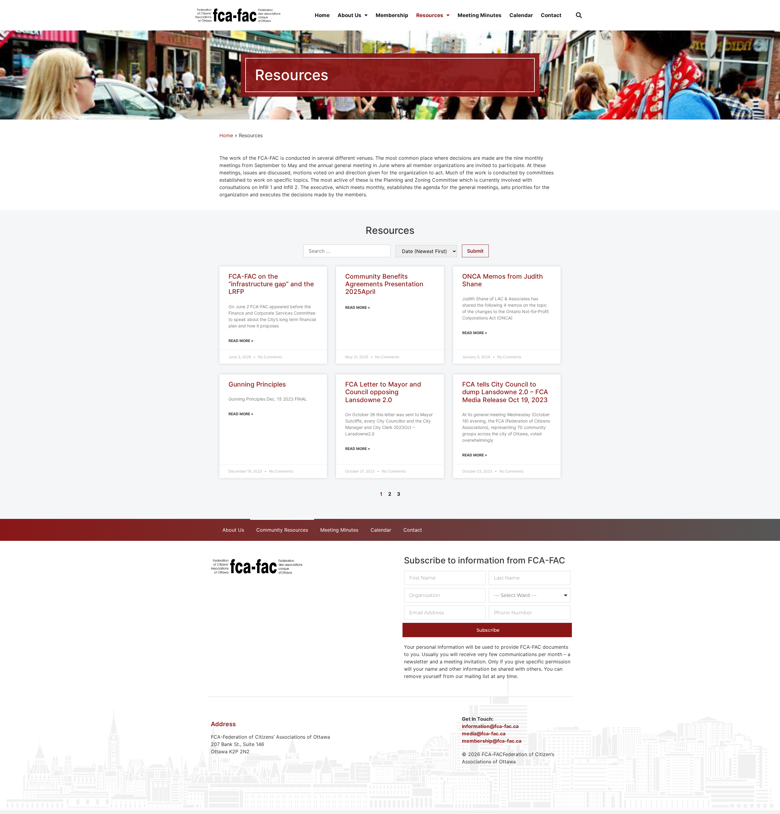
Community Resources (282, 530)
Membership (392, 15)
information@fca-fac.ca (490, 726)
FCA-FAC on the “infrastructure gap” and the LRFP (271, 284)
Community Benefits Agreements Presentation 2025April (384, 284)
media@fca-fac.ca (483, 733)
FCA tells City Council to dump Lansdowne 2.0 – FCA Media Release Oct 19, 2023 (505, 391)
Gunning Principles (257, 384)
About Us (349, 15)
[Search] (347, 251)
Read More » (241, 340)
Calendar (521, 15)
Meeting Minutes (480, 15)
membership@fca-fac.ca (491, 741)
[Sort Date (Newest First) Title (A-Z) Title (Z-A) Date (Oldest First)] (426, 251)
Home (322, 15)
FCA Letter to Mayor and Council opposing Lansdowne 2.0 (383, 391)
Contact (551, 15)
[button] (579, 15)
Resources (429, 15)
